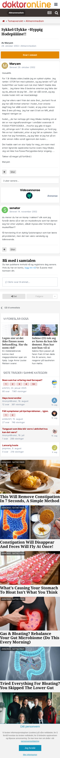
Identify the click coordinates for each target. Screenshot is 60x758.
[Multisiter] (4, 172)
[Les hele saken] (15, 330)
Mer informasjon (30, 755)
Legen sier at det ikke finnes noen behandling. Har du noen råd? (15, 343)
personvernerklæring (30, 741)
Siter (13, 172)
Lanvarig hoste (10, 445)
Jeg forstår (30, 748)
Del (15, 296)
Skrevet (22, 67)
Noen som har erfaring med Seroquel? (22, 380)
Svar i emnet (30, 55)
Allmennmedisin (28, 46)
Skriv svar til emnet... (19, 282)
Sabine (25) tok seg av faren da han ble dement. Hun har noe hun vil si (44, 343)
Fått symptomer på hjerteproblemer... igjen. (25, 411)
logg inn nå (30, 267)
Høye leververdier (11, 398)
